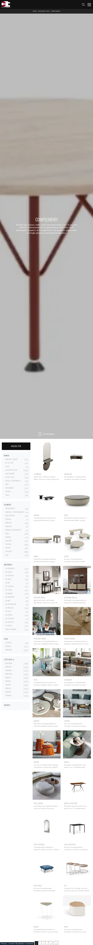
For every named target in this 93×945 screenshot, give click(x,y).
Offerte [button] (7, 705)
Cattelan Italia (11, 470)
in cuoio (8, 572)
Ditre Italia (10, 477)
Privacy (4, 943)
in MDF (7, 600)
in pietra (8, 615)
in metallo (9, 608)
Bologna (8, 663)
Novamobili (9, 488)
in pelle (8, 611)
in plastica (9, 618)
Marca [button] (6, 455)
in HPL (7, 582)
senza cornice (11, 629)
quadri (8, 537)
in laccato (9, 586)
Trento (8, 684)
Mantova (8, 674)
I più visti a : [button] (9, 659)
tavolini (8, 551)
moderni (8, 650)
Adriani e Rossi (11, 459)
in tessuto (9, 622)
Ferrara (8, 670)
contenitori (10, 515)
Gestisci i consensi (25, 943)
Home (34, 11)
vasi (7, 555)
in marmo (9, 593)
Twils (7, 495)
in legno (8, 590)
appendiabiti (10, 508)
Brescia (8, 667)
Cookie (12, 943)
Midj (7, 484)
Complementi (55, 11)
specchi (8, 544)
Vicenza (8, 695)
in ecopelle (9, 575)
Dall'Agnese (10, 473)
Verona (8, 692)
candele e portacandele (14, 512)
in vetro (8, 625)
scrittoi (8, 540)
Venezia (8, 688)
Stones (8, 491)
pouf (7, 533)
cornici (8, 519)
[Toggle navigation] (89, 4)
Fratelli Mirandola (13, 480)
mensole (8, 522)
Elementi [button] (7, 504)
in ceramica (10, 568)
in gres (8, 579)
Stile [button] (6, 639)
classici (8, 642)
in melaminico (10, 604)
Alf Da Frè (9, 463)
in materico (10, 597)
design (8, 646)
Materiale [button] (8, 564)
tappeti (8, 548)
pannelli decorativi (13, 530)
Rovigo (8, 681)
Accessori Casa (44, 11)
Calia (7, 466)
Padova (8, 677)
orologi (8, 526)
